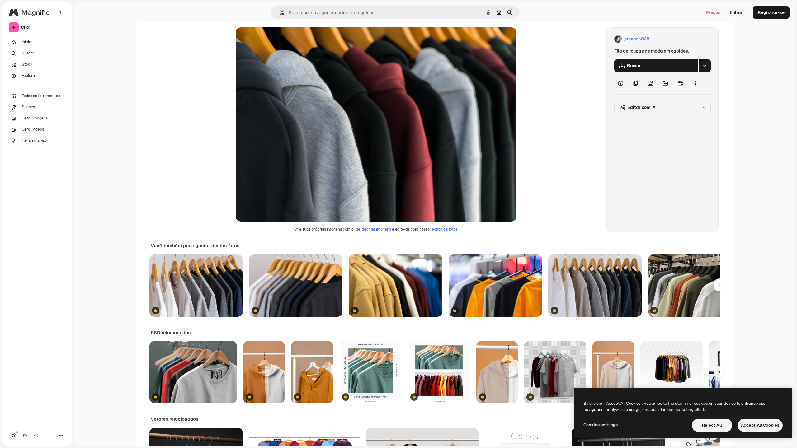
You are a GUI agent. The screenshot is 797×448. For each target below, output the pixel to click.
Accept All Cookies (760, 425)
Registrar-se (771, 12)
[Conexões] (14, 436)
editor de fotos (445, 229)
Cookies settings (600, 424)
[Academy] (25, 436)
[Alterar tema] (36, 436)
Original (275, 39)
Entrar (736, 12)
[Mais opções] (695, 83)
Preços (713, 12)
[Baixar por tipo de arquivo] (704, 65)
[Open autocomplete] (279, 12)
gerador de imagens (373, 229)
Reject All (712, 425)
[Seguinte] (719, 285)
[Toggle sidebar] (61, 12)
